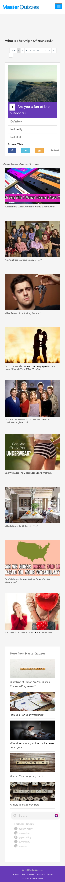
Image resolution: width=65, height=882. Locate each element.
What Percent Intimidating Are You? (22, 313)
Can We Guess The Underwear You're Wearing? (28, 473)
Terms (50, 874)
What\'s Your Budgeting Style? (26, 776)
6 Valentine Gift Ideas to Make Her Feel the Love (28, 632)
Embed (54, 150)
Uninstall (38, 879)
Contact (31, 874)
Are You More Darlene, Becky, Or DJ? (23, 260)
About (16, 874)
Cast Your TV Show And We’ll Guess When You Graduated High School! (28, 421)
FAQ (23, 874)
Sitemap (26, 879)
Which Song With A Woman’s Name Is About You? (30, 206)
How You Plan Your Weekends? (27, 715)
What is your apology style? (25, 804)
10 (54, 50)
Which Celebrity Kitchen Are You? (21, 526)
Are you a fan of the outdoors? (30, 110)
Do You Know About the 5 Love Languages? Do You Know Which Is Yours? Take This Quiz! (30, 367)
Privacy (41, 874)
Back (13, 50)
